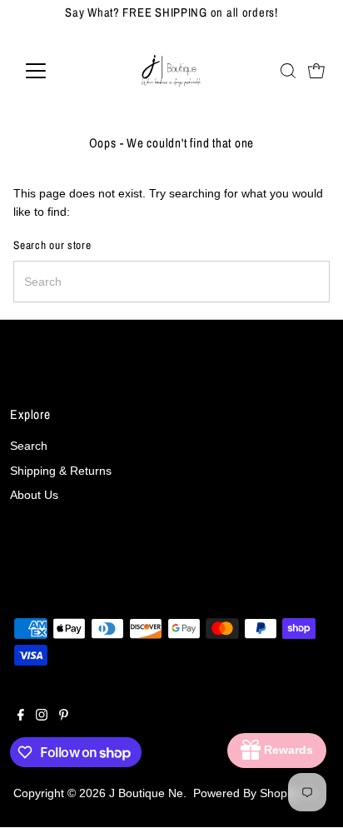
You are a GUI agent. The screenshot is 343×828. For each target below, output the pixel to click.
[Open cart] (316, 71)
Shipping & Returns (61, 471)
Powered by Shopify (246, 793)
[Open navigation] (51, 71)
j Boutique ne (146, 793)
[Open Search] (288, 70)
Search (28, 446)
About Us (34, 495)
